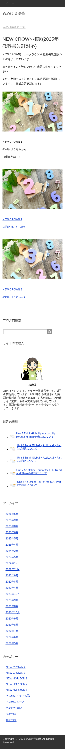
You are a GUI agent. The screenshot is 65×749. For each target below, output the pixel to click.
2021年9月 (12, 600)
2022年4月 (12, 587)
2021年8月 (12, 606)
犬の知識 (11, 714)
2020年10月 (13, 612)
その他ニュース (15, 701)
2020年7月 (12, 630)
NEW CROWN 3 (12, 289)
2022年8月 (12, 581)
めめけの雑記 (14, 708)
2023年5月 (12, 557)
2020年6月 (12, 637)
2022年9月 (12, 575)
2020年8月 (12, 624)
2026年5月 (12, 513)
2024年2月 (12, 550)
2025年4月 (12, 544)
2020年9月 (12, 618)
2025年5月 (12, 538)
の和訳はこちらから (14, 226)
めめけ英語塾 (13, 13)
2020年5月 (12, 643)
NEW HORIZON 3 (16, 689)
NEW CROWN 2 (12, 219)
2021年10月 (13, 594)
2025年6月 (12, 532)
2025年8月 (12, 526)
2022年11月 (13, 569)
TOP (14, 27)
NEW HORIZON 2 (16, 684)
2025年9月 (12, 520)
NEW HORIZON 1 (16, 678)
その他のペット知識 (18, 695)
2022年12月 (13, 563)
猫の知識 (11, 720)
